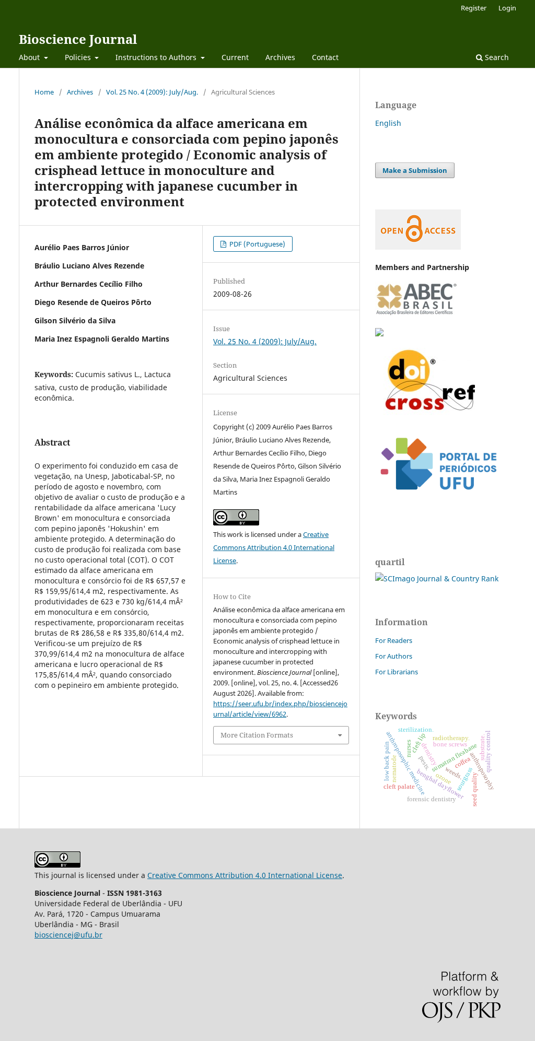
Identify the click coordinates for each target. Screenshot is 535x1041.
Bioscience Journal (78, 39)
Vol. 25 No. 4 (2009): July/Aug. (152, 92)
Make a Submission (414, 170)
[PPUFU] (438, 498)
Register (473, 8)
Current (235, 57)
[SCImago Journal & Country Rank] (436, 578)
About (30, 57)
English (388, 123)
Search (496, 57)
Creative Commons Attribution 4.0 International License (273, 547)
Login (507, 8)
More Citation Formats (256, 735)
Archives (280, 57)
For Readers (393, 640)
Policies (79, 57)
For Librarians (396, 671)
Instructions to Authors (157, 57)
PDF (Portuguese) (256, 244)
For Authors (393, 656)
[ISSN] (379, 333)
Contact (325, 57)
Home (44, 92)
